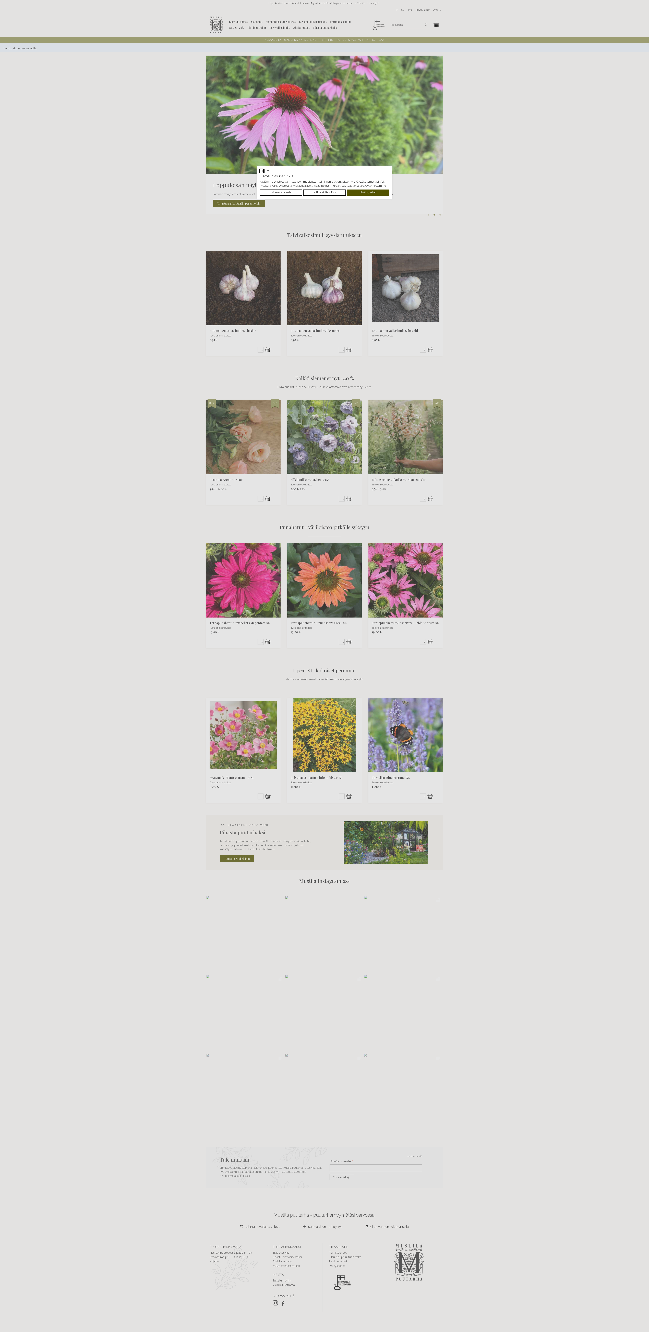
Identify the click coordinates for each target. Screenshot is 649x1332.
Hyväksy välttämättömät (324, 192)
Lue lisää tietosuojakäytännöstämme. (364, 185)
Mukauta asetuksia (281, 192)
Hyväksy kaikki (368, 192)
